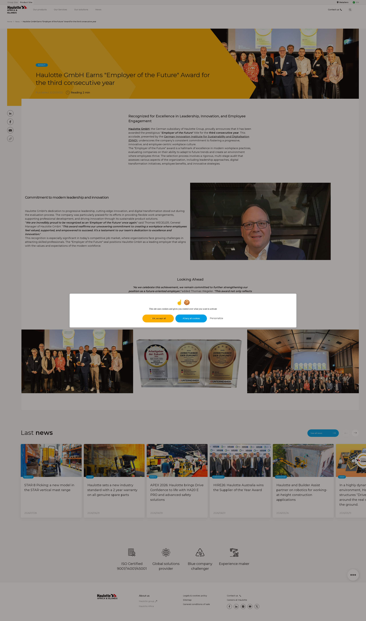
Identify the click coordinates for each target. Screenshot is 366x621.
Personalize (216, 318)
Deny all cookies (192, 318)
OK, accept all (159, 318)
